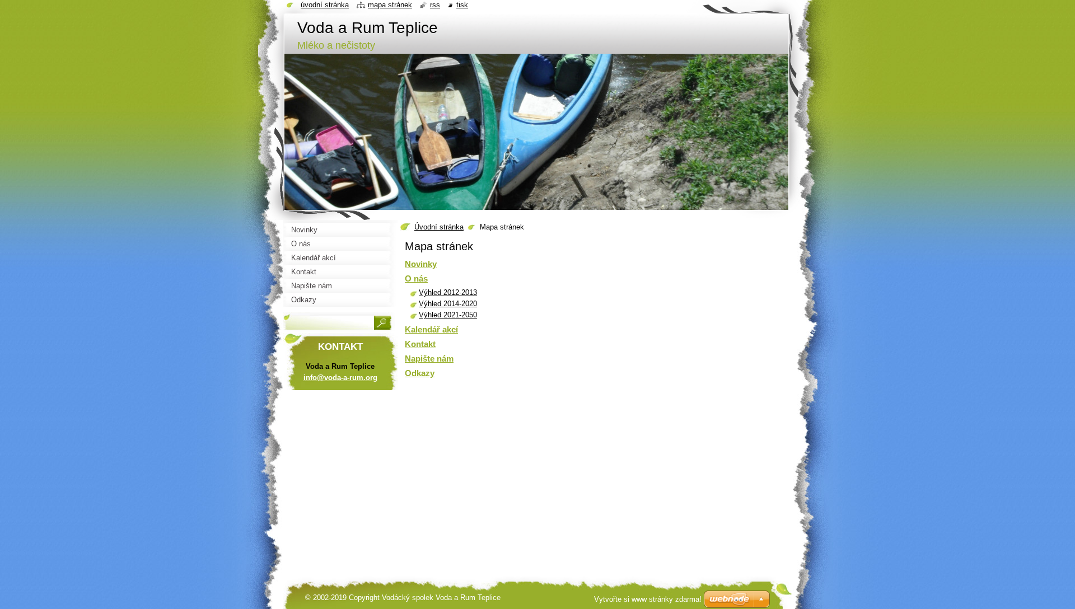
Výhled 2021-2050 (448, 315)
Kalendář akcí (431, 329)
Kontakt (420, 344)
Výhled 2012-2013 (448, 292)
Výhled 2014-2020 (448, 303)
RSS (435, 5)
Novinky (421, 264)
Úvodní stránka (439, 227)
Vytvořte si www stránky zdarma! (648, 599)
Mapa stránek (390, 5)
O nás (416, 278)
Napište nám (429, 358)
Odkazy (419, 373)
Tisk (462, 5)
